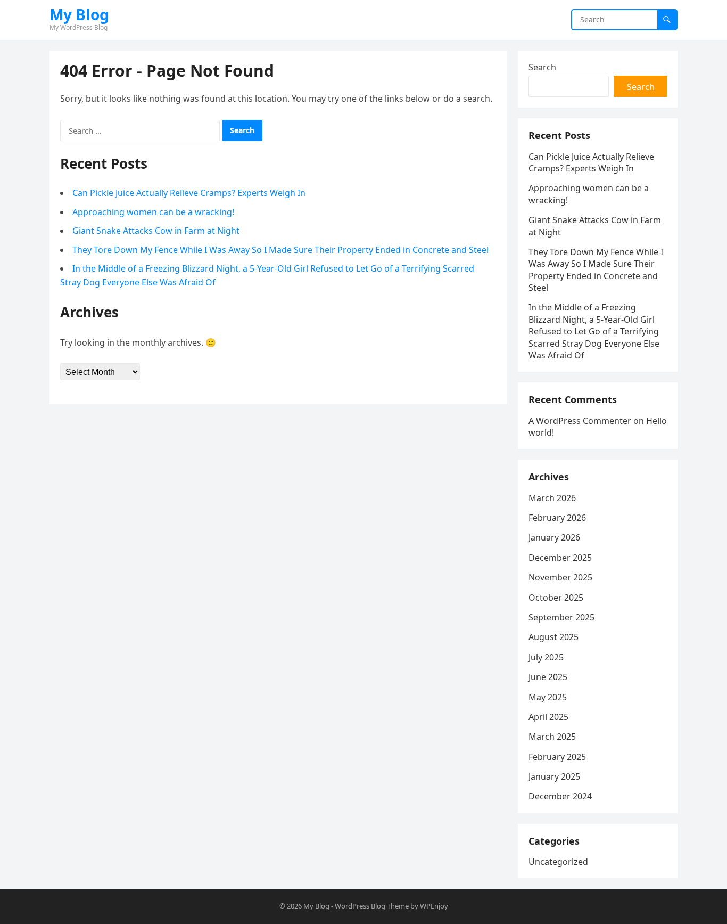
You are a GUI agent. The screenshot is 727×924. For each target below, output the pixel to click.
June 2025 (547, 677)
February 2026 (557, 518)
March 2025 (552, 736)
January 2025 (554, 776)
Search (542, 67)
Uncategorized (558, 862)
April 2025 (548, 717)
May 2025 (547, 697)
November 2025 (560, 577)
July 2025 (546, 657)
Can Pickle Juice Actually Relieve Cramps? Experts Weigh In (188, 193)
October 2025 (555, 597)
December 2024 (560, 796)
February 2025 (557, 757)
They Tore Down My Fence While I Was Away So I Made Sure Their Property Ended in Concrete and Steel (280, 250)
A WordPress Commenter (579, 421)
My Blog (79, 14)
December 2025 (560, 557)
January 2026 (554, 537)
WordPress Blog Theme (372, 906)
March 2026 (552, 498)
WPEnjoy (434, 906)
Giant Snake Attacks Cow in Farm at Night (155, 230)
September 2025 (561, 617)
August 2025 (553, 637)
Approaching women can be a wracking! (153, 212)
